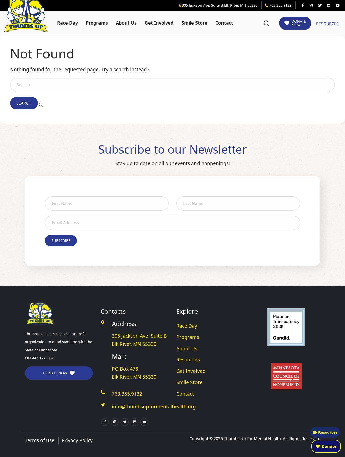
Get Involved (159, 23)
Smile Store (194, 23)
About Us (126, 23)
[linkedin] (328, 5)
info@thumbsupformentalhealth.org (154, 406)
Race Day (67, 23)
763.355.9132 (279, 5)
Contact (224, 23)
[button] (266, 23)
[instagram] (311, 5)
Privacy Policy (77, 440)
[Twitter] (320, 5)
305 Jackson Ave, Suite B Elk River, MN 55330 (220, 5)
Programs (97, 23)
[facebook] (302, 5)
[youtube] (337, 5)
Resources (327, 432)
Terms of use (39, 440)
